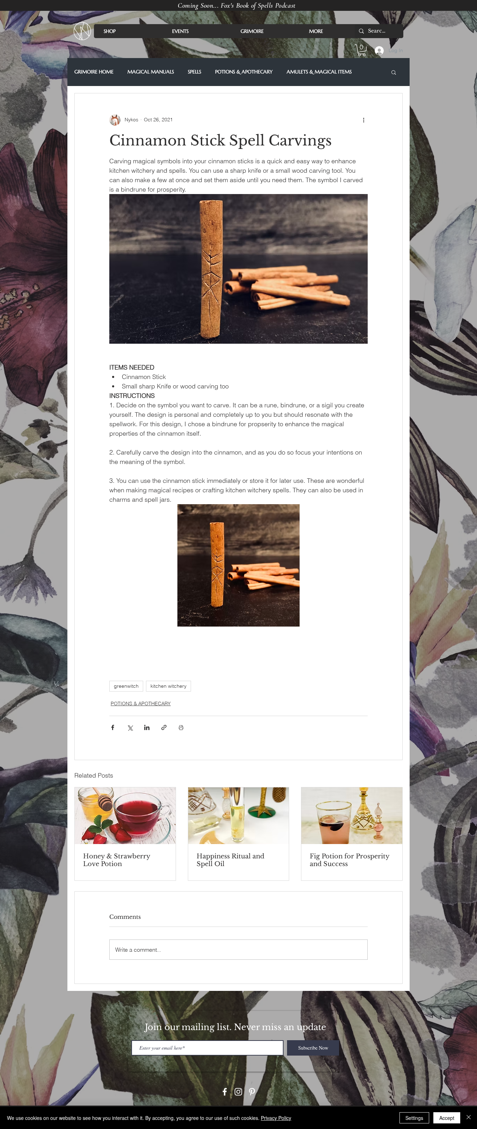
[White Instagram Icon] (238, 1092)
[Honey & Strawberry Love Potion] (125, 815)
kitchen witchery (168, 686)
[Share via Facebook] (112, 727)
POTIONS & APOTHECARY (244, 72)
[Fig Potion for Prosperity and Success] (351, 815)
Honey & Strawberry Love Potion (116, 860)
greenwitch (126, 686)
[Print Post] (181, 727)
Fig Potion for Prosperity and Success (349, 860)
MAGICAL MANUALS (150, 72)
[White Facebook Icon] (225, 1092)
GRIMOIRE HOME (93, 72)
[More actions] (363, 120)
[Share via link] (164, 727)
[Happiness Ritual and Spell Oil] (238, 815)
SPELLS (194, 72)
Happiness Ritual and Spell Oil (230, 860)
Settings (414, 1117)
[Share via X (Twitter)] (129, 727)
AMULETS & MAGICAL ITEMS (319, 72)
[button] (362, 50)
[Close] (468, 1117)
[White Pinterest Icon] (252, 1092)
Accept (446, 1117)
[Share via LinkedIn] (147, 727)
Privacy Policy (276, 1117)
